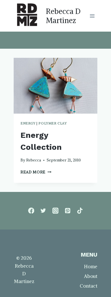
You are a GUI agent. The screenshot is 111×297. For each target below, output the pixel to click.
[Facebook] (31, 211)
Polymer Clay (52, 123)
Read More (36, 172)
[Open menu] (92, 15)
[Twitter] (43, 211)
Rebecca (33, 160)
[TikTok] (80, 211)
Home (90, 266)
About (90, 276)
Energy (28, 123)
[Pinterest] (67, 211)
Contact (88, 286)
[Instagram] (56, 211)
